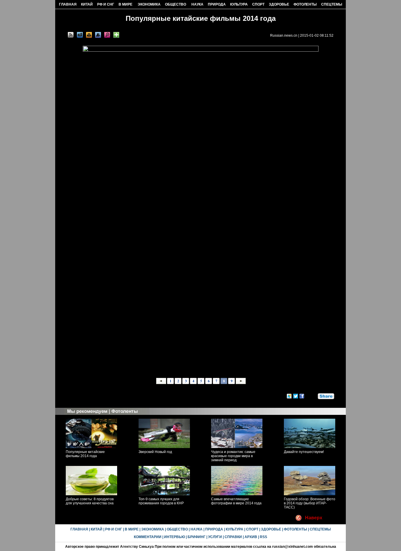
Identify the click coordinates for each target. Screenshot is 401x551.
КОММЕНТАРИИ (147, 537)
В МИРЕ (125, 4)
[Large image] (107, 35)
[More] (116, 35)
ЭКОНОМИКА (149, 4)
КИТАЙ (87, 4)
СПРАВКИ (233, 537)
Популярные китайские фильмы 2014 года (85, 454)
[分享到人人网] (313, 395)
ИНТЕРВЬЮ (174, 537)
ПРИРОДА (217, 4)
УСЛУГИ (215, 537)
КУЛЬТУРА (239, 4)
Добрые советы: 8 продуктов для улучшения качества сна (90, 501)
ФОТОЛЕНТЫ (305, 4)
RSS (263, 537)
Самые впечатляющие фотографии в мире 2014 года (236, 501)
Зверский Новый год (155, 452)
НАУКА (197, 4)
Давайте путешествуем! (304, 452)
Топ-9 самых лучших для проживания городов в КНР (161, 501)
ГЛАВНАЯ (68, 4)
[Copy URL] (98, 35)
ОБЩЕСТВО (175, 4)
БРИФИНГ (196, 537)
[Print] (89, 35)
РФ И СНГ (105, 4)
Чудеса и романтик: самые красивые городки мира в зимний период (233, 456)
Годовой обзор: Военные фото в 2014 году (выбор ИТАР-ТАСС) (309, 503)
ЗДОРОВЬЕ (279, 4)
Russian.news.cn (283, 35)
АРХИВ (251, 537)
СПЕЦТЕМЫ (331, 4)
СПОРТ (258, 4)
